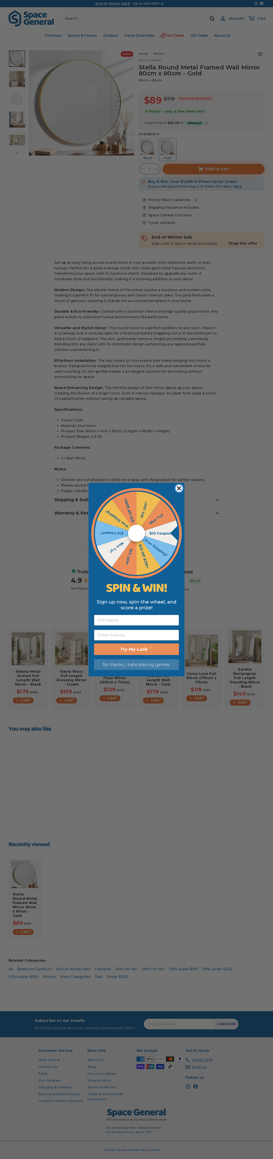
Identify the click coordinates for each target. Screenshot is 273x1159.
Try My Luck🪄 (136, 649)
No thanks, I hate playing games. (136, 664)
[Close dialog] (179, 488)
